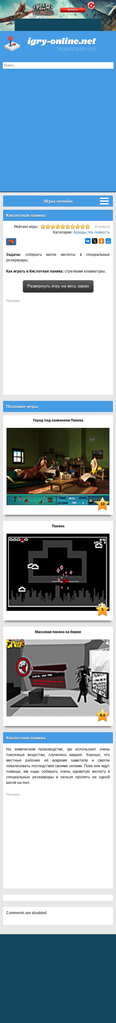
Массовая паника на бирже (58, 632)
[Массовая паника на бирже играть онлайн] (58, 678)
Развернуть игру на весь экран (58, 285)
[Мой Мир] (108, 241)
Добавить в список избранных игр (11, 241)
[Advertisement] (58, 133)
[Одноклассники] (101, 241)
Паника (58, 526)
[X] (94, 241)
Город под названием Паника (58, 420)
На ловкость (99, 232)
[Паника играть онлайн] (58, 572)
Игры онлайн (58, 43)
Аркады (80, 232)
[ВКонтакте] (88, 241)
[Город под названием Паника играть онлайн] (58, 466)
